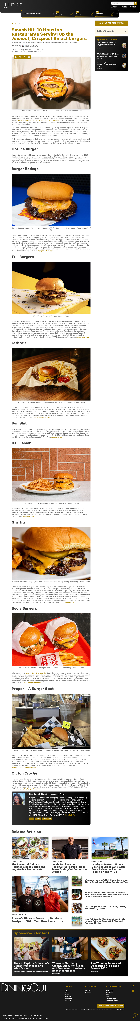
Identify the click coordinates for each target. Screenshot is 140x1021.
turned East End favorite (36, 673)
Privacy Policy (21, 1015)
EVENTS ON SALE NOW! (32, 14)
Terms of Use (7, 1015)
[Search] (135, 3)
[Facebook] (30, 822)
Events (124, 7)
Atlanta (67, 991)
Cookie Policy (36, 1015)
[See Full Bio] (77, 815)
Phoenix (68, 1000)
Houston (68, 997)
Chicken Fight (111, 998)
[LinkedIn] (36, 822)
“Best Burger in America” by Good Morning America (38, 120)
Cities (133, 7)
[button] (52, 13)
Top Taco (109, 993)
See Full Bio (70, 815)
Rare (108, 995)
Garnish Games (112, 1000)
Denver (67, 995)
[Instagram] (33, 822)
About (114, 7)
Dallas (67, 993)
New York (68, 998)
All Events (110, 991)
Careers (88, 993)
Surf (107, 997)
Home (14, 24)
